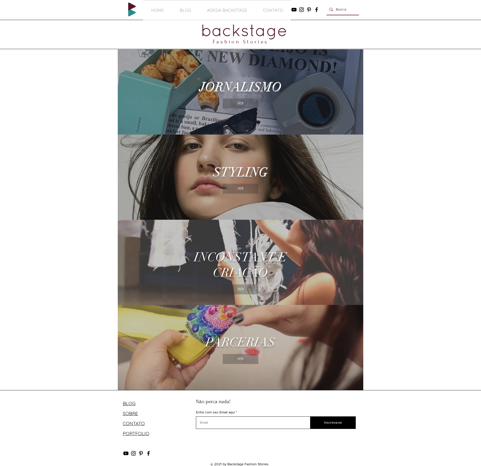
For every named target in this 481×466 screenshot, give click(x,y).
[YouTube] (294, 10)
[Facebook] (316, 10)
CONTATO (134, 423)
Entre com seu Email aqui (215, 412)
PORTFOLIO (136, 433)
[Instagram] (301, 10)
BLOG (129, 403)
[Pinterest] (309, 10)
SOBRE (130, 413)
